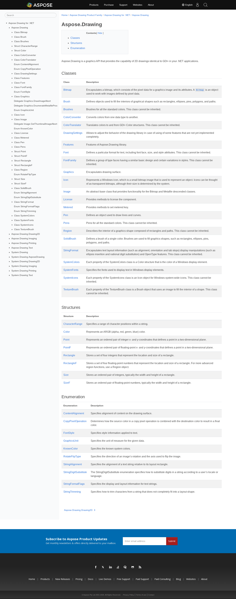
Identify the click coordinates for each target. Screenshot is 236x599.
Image (66, 191)
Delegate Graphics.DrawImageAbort (32, 101)
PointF (67, 347)
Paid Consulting (162, 579)
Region (67, 230)
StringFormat (70, 250)
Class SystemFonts (24, 220)
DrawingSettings (72, 133)
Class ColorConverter (25, 55)
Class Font (19, 82)
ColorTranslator (72, 125)
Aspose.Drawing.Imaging (24, 238)
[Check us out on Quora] (125, 567)
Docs (90, 579)
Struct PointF (20, 156)
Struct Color (20, 50)
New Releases (62, 579)
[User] (197, 5)
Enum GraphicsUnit (24, 110)
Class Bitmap (20, 32)
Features (68, 144)
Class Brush (20, 37)
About (151, 5)
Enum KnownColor (23, 128)
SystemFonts (70, 270)
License (67, 199)
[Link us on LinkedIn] (111, 567)
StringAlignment (72, 464)
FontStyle (68, 433)
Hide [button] (100, 33)
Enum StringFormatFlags (26, 206)
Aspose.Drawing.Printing (23, 243)
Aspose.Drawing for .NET (21, 23)
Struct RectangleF (23, 165)
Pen (65, 215)
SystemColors (71, 262)
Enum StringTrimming (25, 211)
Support (123, 5)
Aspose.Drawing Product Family (86, 15)
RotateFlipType (72, 456)
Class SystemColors (24, 215)
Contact (151, 595)
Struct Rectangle (22, 160)
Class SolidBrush (22, 188)
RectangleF (70, 363)
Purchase (109, 5)
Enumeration (77, 48)
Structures (76, 43)
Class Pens (20, 147)
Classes (75, 38)
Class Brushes (21, 41)
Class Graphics (22, 96)
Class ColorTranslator (25, 59)
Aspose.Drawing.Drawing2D (25, 234)
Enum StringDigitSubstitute (27, 197)
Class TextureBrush (24, 229)
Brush (66, 101)
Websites (137, 5)
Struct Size (19, 179)
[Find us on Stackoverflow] (118, 567)
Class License (21, 133)
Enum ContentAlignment (26, 64)
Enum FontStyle (22, 92)
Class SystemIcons (23, 225)
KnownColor (70, 448)
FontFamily (69, 160)
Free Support (123, 579)
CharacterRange (72, 324)
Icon (65, 180)
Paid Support (142, 579)
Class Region (21, 169)
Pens (66, 223)
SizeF (66, 382)
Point (66, 339)
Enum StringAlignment (25, 192)
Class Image (20, 119)
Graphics (68, 172)
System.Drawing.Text (22, 275)
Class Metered (21, 137)
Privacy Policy (128, 595)
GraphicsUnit (70, 440)
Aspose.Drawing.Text (22, 247)
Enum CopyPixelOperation (27, 69)
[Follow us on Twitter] (103, 567)
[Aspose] (39, 5)
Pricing (78, 579)
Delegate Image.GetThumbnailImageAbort (35, 124)
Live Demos (105, 579)
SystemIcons (70, 277)
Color (66, 331)
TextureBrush (71, 289)
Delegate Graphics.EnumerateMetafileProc (35, 105)
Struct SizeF (20, 183)
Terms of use (141, 595)
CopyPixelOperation (75, 421)
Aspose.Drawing (19, 27)
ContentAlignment (73, 413)
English (189, 5)
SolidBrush (69, 238)
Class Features (22, 78)
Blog (178, 579)
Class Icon (19, 114)
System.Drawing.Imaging (24, 266)
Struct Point (20, 151)
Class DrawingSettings (25, 73)
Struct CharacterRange (26, 46)
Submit (171, 541)
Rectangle (69, 355)
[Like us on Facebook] (96, 567)
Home (64, 15)
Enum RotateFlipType (25, 174)
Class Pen (19, 142)
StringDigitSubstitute (75, 472)
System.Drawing (19, 252)
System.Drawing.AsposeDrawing (27, 257)
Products (93, 5)
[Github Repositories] (133, 567)
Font (66, 152)
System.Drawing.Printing (23, 270)
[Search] (205, 5)
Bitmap (67, 89)
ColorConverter (72, 117)
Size (66, 375)
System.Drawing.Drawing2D (25, 261)
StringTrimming (72, 491)
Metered (68, 207)
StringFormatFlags (74, 484)
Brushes (68, 109)
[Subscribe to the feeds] (140, 567)
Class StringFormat (24, 202)
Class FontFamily (23, 87)
